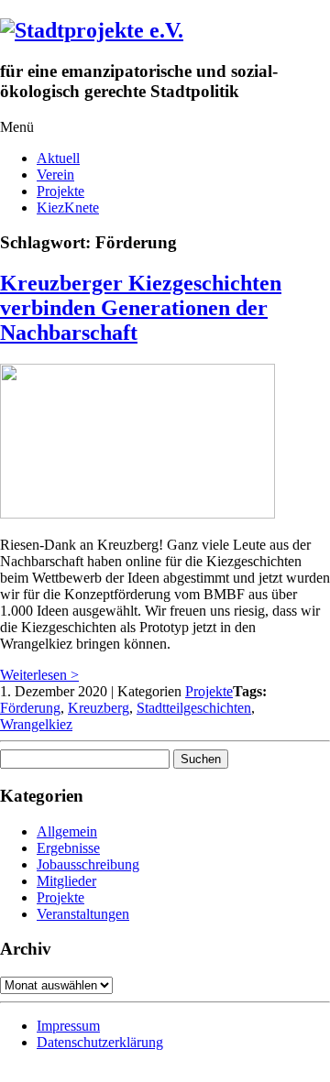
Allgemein (67, 831)
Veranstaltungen (83, 914)
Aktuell (58, 158)
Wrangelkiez (36, 724)
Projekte (60, 191)
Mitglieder (66, 881)
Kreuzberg (98, 708)
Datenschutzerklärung (100, 1042)
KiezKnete (68, 207)
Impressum (68, 1025)
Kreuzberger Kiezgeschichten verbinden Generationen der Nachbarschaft (140, 307)
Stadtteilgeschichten (194, 708)
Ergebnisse (68, 848)
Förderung (30, 708)
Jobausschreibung (88, 864)
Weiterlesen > (39, 675)
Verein (55, 174)
